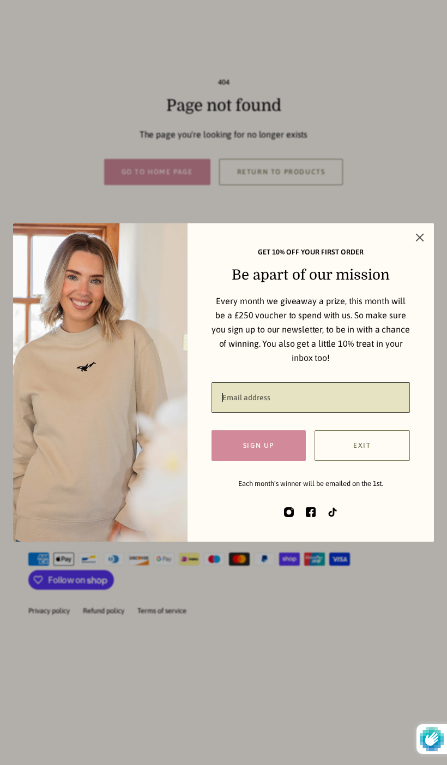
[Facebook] (310, 512)
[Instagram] (288, 512)
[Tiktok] (332, 512)
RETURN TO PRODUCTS (281, 172)
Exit (362, 445)
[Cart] (412, 34)
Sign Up (258, 445)
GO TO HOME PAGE (157, 172)
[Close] (420, 237)
